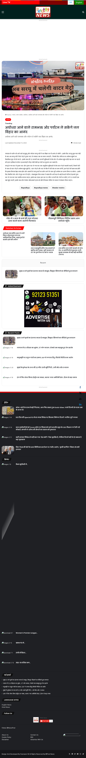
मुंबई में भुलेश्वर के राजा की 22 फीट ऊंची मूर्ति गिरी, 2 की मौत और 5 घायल (43, 367)
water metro (58, 188)
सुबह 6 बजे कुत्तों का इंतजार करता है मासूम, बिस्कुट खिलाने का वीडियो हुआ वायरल (48, 271)
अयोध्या (25, 115)
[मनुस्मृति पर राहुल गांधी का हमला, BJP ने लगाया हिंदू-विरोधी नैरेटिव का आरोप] (9, 360)
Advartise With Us (36, 739)
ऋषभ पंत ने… (20, 643)
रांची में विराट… (21, 653)
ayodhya (26, 188)
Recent (43, 263)
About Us (5, 735)
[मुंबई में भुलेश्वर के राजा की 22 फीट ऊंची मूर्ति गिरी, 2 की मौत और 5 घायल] (9, 370)
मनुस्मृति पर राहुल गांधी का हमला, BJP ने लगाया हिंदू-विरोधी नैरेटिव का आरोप (45, 357)
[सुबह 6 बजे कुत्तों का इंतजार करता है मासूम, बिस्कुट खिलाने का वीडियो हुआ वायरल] (11, 274)
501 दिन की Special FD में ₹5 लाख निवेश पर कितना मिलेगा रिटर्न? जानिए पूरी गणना (47, 417)
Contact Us (34, 735)
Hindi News (6, 707)
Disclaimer (5, 739)
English (79, 2)
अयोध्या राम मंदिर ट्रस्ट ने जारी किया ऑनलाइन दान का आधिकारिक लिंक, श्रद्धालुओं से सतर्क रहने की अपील (14, 236)
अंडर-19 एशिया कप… (23, 663)
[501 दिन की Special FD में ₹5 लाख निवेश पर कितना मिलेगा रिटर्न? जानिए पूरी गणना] (8, 420)
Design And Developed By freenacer (15, 754)
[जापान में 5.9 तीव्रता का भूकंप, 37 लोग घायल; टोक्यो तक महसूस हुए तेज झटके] (9, 351)
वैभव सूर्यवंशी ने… (22, 464)
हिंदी (70, 2)
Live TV (6, 2)
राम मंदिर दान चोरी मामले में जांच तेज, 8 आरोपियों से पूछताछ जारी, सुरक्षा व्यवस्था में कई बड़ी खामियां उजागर (71, 251)
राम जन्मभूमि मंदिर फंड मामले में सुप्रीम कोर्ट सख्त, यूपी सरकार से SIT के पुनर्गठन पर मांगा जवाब (43, 250)
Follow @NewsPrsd (8, 728)
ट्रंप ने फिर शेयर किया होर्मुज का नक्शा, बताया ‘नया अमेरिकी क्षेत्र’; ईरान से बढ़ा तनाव (47, 377)
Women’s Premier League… (27, 633)
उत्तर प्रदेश (19, 115)
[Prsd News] (43, 11)
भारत (13, 115)
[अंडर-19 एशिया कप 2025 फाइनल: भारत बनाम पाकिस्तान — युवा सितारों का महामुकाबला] (8, 666)
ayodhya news (41, 188)
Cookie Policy (6, 737)
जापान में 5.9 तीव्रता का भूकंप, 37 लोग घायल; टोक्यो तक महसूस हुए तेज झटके (45, 348)
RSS (31, 737)
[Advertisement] (43, 41)
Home (8, 115)
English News (6, 705)
